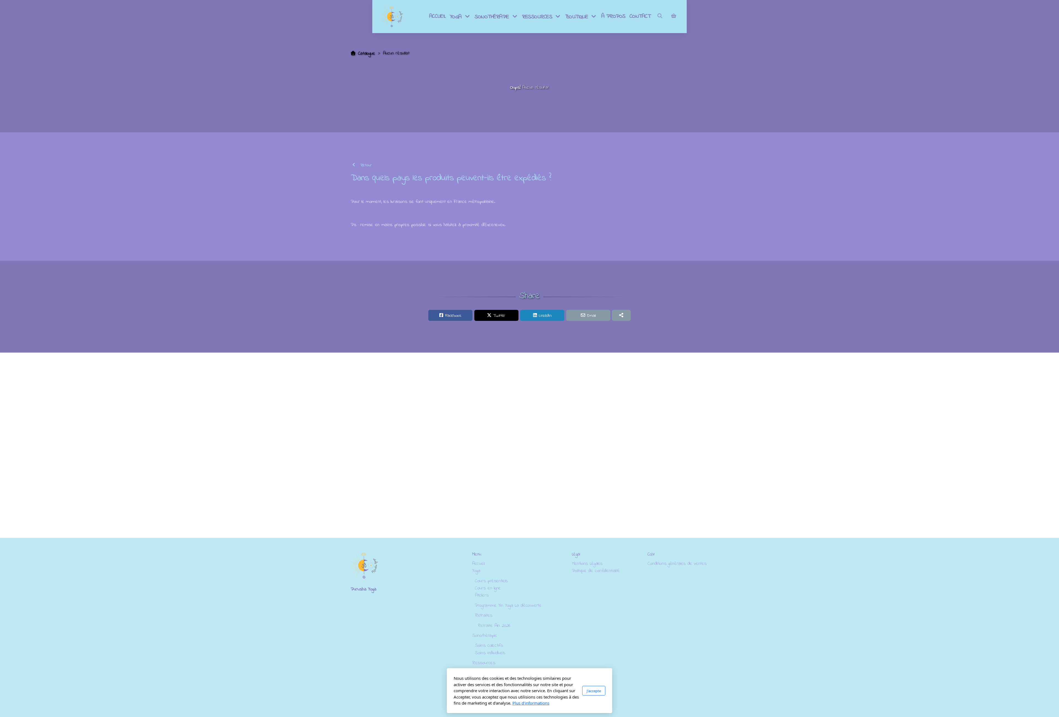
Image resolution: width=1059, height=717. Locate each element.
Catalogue (366, 53)
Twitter (499, 315)
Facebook (453, 315)
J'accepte (594, 690)
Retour (365, 165)
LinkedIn (545, 315)
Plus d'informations (530, 703)
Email (591, 315)
